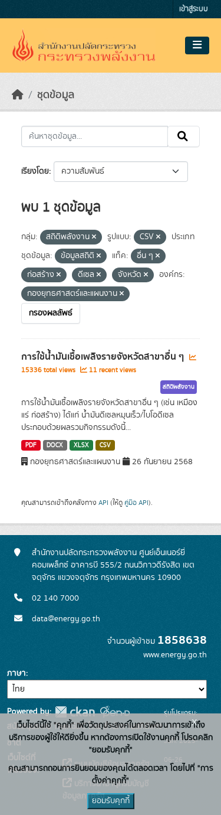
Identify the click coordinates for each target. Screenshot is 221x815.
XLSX (81, 445)
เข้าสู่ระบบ (193, 9)
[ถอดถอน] (94, 237)
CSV (105, 445)
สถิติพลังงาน (178, 387)
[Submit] (183, 136)
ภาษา (16, 673)
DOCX (55, 445)
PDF (31, 445)
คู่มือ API (136, 502)
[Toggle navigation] (197, 45)
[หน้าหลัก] (18, 95)
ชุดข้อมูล (55, 95)
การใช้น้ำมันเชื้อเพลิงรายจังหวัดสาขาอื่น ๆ (103, 356)
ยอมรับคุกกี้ (111, 801)
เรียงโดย (35, 171)
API (103, 502)
